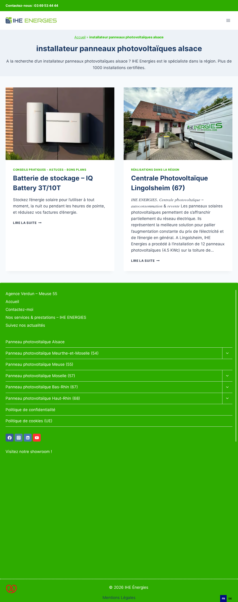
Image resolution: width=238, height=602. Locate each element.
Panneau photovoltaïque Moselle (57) (40, 375)
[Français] (231, 592)
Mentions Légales (119, 597)
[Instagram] (19, 438)
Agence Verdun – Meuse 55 (31, 293)
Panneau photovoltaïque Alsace (35, 341)
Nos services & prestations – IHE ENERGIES (46, 317)
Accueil (80, 37)
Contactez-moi (19, 309)
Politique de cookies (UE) (29, 421)
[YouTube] (37, 438)
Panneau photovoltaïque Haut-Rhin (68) (43, 398)
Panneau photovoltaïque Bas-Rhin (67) (42, 387)
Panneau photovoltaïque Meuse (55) (39, 364)
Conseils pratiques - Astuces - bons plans (49, 169)
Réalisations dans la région (155, 169)
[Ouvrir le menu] (228, 20)
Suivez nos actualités (25, 325)
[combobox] (231, 592)
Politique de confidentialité (30, 409)
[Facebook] (9, 438)
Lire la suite (27, 223)
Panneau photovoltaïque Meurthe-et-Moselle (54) (52, 353)
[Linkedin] (28, 438)
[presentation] (60, 123)
